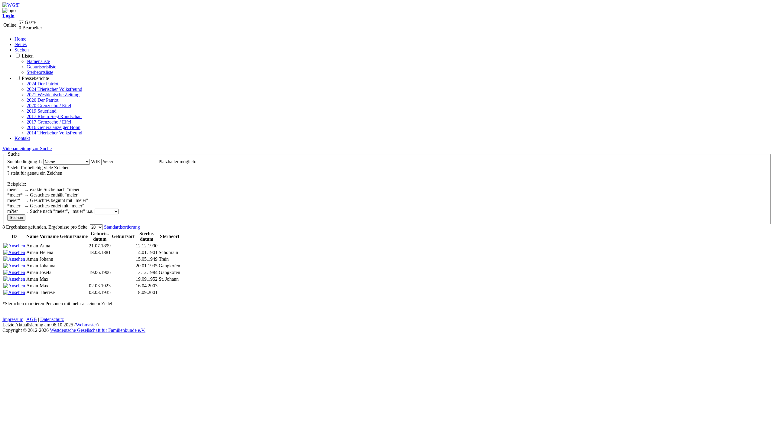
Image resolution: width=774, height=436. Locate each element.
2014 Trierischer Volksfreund (54, 132)
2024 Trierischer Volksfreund (54, 89)
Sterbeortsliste (40, 72)
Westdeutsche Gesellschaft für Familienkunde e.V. (97, 330)
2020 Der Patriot (42, 100)
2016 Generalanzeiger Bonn (53, 127)
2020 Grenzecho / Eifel (49, 105)
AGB (31, 319)
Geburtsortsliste (41, 66)
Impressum (12, 319)
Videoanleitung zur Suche (27, 148)
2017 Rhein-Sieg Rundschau (54, 116)
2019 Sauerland (42, 111)
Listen (28, 55)
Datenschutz (52, 319)
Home (20, 38)
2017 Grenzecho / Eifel (49, 121)
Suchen (22, 49)
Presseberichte (35, 78)
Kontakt (22, 138)
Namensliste (38, 61)
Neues (21, 44)
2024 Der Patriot (42, 83)
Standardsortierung (122, 227)
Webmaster (86, 324)
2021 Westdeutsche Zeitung (53, 94)
